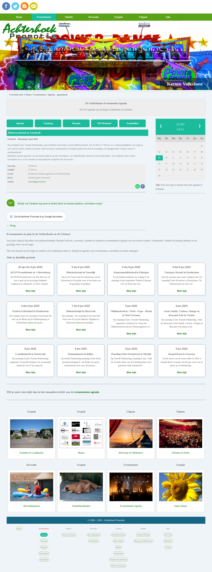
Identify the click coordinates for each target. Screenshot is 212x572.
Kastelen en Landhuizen (31, 452)
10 (166, 158)
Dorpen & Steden (69, 535)
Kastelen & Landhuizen (118, 560)
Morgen (76, 123)
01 (202, 146)
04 (173, 152)
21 (195, 164)
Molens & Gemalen (118, 566)
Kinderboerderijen (81, 506)
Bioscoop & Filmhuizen (143, 541)
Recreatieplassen (31, 506)
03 (166, 152)
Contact (168, 547)
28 (195, 170)
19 (180, 164)
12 (180, 158)
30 (159, 176)
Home (19, 17)
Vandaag (48, 123)
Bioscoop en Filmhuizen (131, 452)
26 (180, 170)
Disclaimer (168, 541)
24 (166, 170)
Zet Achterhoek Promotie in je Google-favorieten (36, 216)
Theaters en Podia (180, 452)
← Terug (11, 225)
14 (195, 158)
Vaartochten (118, 553)
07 (195, 152)
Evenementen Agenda (131, 506)
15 (202, 158)
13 (188, 158)
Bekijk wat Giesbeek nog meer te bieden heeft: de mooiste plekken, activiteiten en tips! (60, 203)
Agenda (51, 95)
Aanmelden (132, 123)
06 (188, 152)
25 (173, 170)
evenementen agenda (86, 392)
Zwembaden (93, 541)
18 (173, 164)
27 (188, 170)
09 (159, 158)
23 (159, 170)
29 (202, 170)
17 (166, 164)
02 (159, 152)
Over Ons (168, 535)
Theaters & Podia (143, 535)
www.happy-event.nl (36, 182)
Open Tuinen (180, 506)
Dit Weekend (104, 123)
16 (159, 164)
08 (202, 152)
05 (180, 152)
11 (173, 158)
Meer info (30, 291)
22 (202, 164)
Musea (81, 452)
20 (188, 164)
